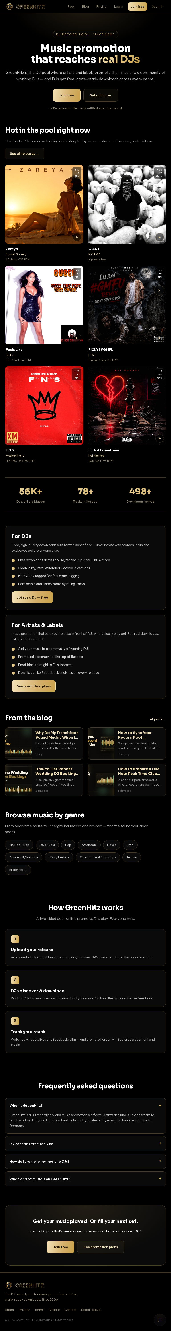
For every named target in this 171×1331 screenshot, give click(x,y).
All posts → (158, 719)
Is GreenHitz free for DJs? (32, 1143)
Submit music (101, 95)
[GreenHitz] (25, 6)
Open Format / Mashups (98, 857)
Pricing (101, 6)
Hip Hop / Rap (19, 845)
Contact (70, 1310)
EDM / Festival (59, 857)
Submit (157, 6)
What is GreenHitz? (26, 1105)
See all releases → (24, 153)
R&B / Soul (47, 845)
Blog (85, 6)
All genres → (18, 869)
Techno (131, 857)
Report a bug (91, 1310)
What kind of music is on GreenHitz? (40, 1178)
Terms (39, 1310)
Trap (130, 845)
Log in (118, 6)
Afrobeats (89, 845)
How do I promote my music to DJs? (40, 1161)
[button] (77, 237)
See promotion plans (34, 686)
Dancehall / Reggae (23, 857)
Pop (68, 845)
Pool (71, 6)
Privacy (24, 1310)
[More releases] (159, 290)
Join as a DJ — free (32, 597)
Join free (138, 6)
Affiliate (54, 1310)
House (111, 845)
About (9, 1310)
